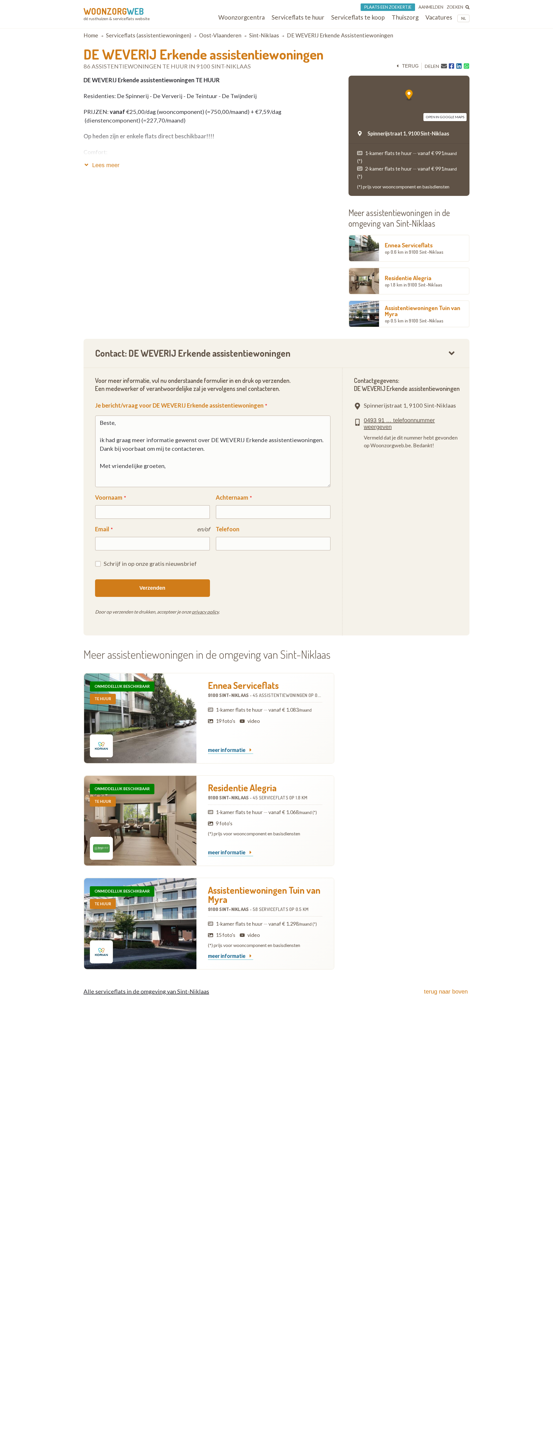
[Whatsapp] (466, 66)
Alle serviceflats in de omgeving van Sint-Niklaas (146, 991)
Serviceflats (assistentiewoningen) (148, 35)
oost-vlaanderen (220, 35)
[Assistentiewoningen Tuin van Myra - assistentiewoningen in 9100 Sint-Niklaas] (140, 923)
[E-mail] (444, 66)
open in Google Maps (445, 117)
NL (463, 18)
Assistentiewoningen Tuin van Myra (422, 314)
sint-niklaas (264, 35)
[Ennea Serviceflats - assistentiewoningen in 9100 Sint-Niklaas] (140, 718)
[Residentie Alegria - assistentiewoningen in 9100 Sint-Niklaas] (140, 821)
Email (102, 529)
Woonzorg (114, 11)
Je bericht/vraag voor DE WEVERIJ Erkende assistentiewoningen (179, 405)
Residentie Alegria (413, 281)
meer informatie (227, 750)
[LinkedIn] (459, 66)
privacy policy (205, 611)
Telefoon (227, 529)
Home (91, 35)
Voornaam (108, 497)
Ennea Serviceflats (414, 248)
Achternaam (232, 497)
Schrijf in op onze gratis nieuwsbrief (150, 563)
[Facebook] (451, 66)
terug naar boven (446, 991)
